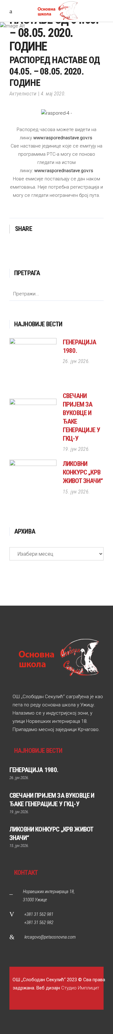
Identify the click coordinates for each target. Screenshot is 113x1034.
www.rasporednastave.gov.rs (62, 138)
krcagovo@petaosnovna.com (50, 937)
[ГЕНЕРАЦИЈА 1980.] (32, 361)
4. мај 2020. (53, 94)
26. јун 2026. (76, 361)
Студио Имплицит (80, 988)
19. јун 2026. (76, 449)
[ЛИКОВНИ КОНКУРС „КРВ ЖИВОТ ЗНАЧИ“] (32, 483)
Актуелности (23, 94)
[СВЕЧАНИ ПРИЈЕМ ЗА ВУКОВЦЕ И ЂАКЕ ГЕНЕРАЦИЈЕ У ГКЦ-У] (32, 422)
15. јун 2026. (76, 492)
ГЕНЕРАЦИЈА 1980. (33, 770)
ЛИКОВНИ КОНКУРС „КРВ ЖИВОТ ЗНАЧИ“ (83, 472)
